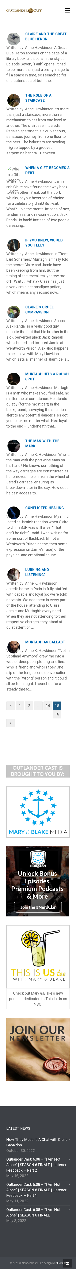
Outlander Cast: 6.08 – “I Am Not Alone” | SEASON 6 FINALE (33, 1212)
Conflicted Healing (44, 508)
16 (57, 714)
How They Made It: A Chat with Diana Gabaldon (36, 1142)
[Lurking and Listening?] (13, 574)
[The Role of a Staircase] (13, 100)
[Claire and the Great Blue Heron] (13, 39)
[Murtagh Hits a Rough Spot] (13, 379)
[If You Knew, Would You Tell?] (13, 245)
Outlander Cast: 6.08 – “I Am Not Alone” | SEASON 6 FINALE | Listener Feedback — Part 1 (36, 1190)
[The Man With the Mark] (13, 446)
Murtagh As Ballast (45, 642)
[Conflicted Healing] (13, 512)
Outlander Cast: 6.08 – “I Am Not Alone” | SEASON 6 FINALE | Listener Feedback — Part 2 (36, 1164)
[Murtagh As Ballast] (13, 647)
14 (48, 705)
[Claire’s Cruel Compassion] (13, 312)
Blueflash (61, 1263)
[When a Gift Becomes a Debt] (13, 172)
